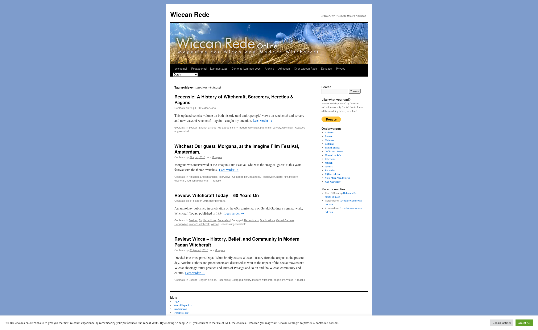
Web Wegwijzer (332, 181)
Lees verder (262, 120)
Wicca (214, 224)
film (246, 176)
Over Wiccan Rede (305, 68)
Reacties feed (180, 308)
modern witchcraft (249, 127)
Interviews (224, 176)
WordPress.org (181, 312)
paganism (266, 127)
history (233, 127)
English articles (207, 127)
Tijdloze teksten (332, 174)
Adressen (284, 68)
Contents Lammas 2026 (246, 68)
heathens (254, 176)
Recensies (224, 220)
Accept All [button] (524, 323)
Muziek (328, 162)
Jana (213, 108)
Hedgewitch (268, 176)
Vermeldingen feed (183, 305)
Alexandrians (251, 220)
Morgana (217, 157)
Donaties (326, 68)
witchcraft (287, 127)
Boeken (193, 127)
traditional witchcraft (197, 180)
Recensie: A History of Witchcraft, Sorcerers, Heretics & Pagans (233, 99)
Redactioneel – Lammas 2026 (209, 68)
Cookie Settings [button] (502, 323)
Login (176, 301)
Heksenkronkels (333, 155)
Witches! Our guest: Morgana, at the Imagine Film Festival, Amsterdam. (236, 149)
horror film (282, 176)
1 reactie (216, 180)
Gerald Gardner (285, 220)
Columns (329, 140)
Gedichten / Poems (334, 151)
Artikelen (194, 176)
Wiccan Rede (190, 14)
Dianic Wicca (267, 220)
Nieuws (329, 166)
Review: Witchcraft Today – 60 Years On (216, 195)
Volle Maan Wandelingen (337, 177)
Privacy (340, 68)
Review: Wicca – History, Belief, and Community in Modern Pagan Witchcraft (236, 242)
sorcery (277, 127)
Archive (269, 68)
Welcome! (181, 68)
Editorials (329, 143)
